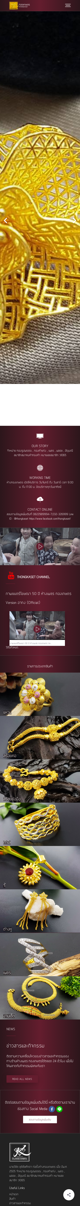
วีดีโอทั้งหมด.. (12, 647)
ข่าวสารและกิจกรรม (20, 1203)
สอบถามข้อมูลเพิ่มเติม (40, 1120)
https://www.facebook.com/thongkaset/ (50, 519)
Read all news (22, 1079)
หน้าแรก (13, 1194)
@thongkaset (21, 519)
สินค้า (12, 1199)
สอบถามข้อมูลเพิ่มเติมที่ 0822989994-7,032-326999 (37, 514)
